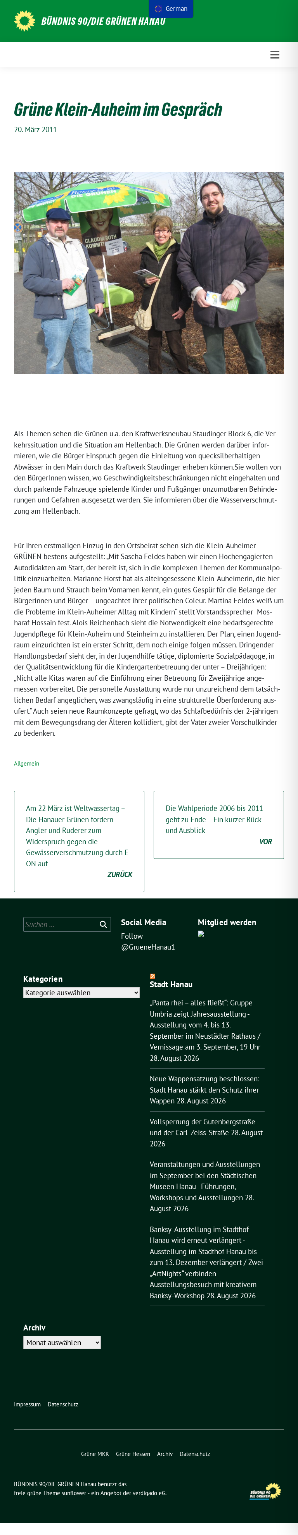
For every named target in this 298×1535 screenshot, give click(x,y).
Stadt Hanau (171, 984)
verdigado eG (149, 1493)
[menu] (171, 9)
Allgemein (26, 763)
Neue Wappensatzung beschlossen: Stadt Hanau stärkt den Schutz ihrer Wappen (204, 1089)
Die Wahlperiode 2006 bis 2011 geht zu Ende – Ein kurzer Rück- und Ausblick (219, 825)
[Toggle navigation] (275, 54)
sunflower (74, 1493)
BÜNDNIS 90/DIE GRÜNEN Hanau (104, 21)
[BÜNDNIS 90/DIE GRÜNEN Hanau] (24, 21)
